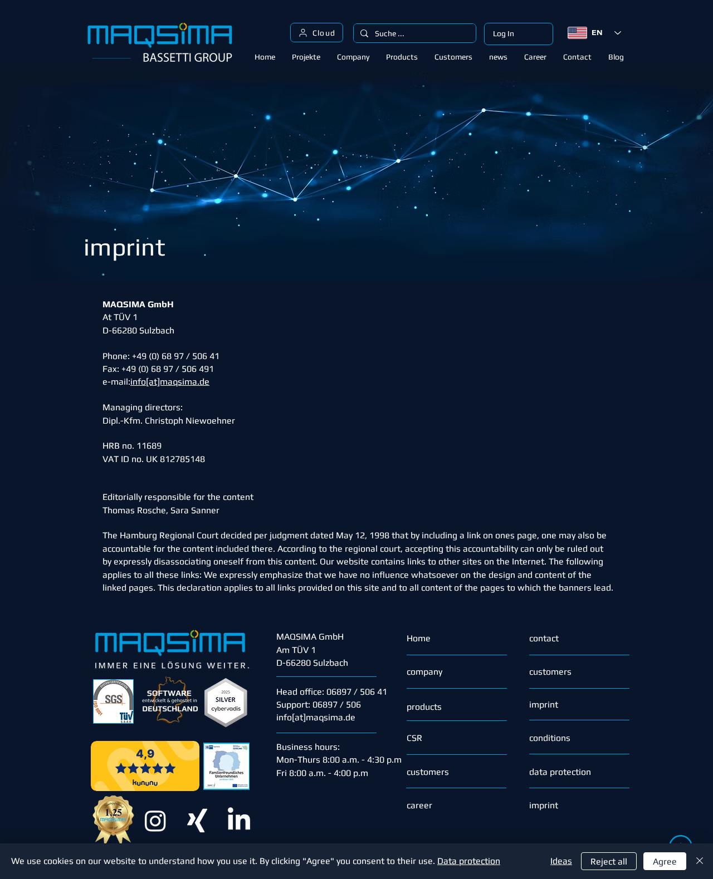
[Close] (699, 861)
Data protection (468, 861)
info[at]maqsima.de (315, 717)
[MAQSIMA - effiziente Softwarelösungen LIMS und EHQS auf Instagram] (155, 820)
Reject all (608, 861)
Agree (665, 861)
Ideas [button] (561, 861)
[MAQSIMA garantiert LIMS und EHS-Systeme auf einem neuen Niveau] (197, 820)
